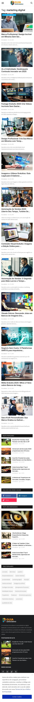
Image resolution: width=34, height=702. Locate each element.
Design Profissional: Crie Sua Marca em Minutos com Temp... (16, 140)
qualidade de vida (7, 603)
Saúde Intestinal (20, 575)
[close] (32, 675)
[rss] (16, 671)
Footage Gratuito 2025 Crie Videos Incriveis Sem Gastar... (16, 105)
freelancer (14, 595)
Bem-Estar (12, 572)
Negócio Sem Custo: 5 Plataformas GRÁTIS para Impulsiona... (16, 349)
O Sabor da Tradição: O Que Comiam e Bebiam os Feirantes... (22, 544)
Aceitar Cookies (17, 697)
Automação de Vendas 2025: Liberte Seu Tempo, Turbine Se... (15, 210)
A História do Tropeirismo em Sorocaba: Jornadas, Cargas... (21, 478)
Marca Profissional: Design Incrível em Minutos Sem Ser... (16, 35)
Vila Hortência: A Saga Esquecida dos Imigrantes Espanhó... (20, 535)
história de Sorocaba (20, 591)
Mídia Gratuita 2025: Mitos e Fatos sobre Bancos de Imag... (16, 384)
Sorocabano (4, 40)
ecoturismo (19, 599)
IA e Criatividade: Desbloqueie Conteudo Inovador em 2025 (14, 70)
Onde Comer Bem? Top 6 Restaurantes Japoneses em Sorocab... (21, 469)
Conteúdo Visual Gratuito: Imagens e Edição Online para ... (16, 245)
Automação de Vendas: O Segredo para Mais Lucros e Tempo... (16, 279)
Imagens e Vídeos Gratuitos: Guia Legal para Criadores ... (15, 174)
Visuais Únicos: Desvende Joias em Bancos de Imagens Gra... (16, 314)
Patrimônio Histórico (8, 599)
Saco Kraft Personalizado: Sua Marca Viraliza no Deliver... (14, 419)
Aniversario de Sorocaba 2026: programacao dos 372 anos (22, 450)
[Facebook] (3, 671)
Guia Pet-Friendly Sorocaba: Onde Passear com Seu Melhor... (22, 459)
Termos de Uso (20, 689)
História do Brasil (6, 583)
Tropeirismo (5, 595)
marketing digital (17, 579)
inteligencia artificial (19, 583)
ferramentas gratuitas (25, 595)
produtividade (6, 579)
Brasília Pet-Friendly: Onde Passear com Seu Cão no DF (20, 440)
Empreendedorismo (7, 575)
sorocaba (4, 572)
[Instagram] (7, 671)
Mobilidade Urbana (7, 591)
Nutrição (26, 579)
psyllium (20, 572)
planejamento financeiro (22, 587)
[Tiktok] (11, 671)
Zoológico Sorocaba (7, 587)
